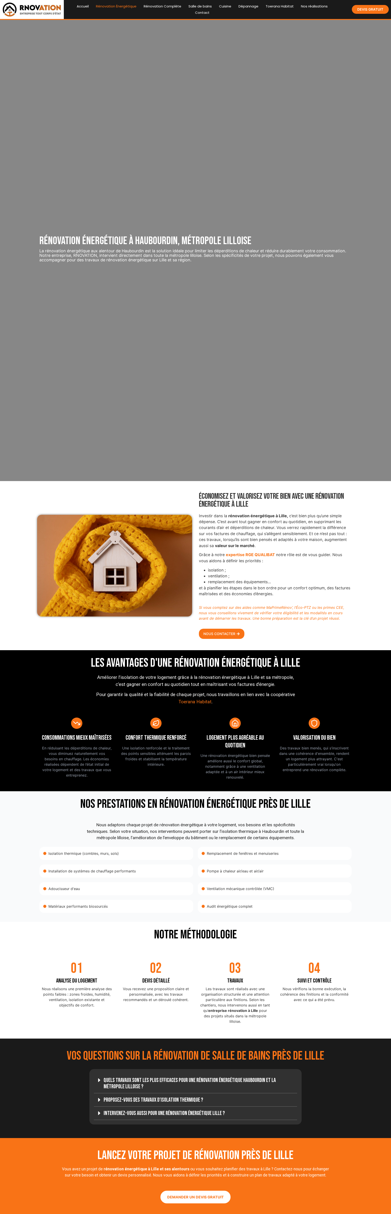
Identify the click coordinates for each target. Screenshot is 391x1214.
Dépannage (248, 6)
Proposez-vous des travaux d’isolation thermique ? (153, 1099)
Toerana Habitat (280, 6)
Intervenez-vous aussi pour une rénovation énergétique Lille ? (164, 1113)
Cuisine (225, 6)
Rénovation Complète (162, 6)
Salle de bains (200, 6)
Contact (202, 12)
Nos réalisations (314, 6)
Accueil (83, 6)
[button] (195, 1083)
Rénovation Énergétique (116, 6)
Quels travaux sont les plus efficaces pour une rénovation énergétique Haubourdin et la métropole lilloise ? (190, 1083)
